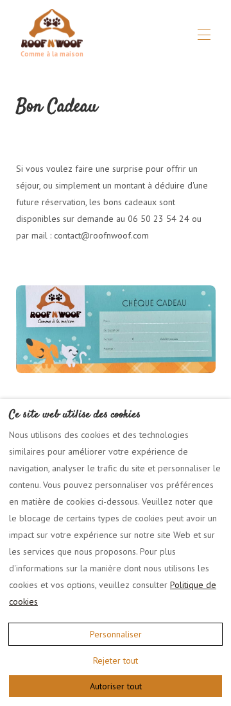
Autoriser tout (116, 686)
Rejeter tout (115, 660)
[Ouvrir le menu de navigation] (204, 34)
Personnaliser (116, 634)
